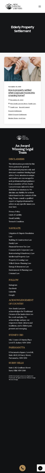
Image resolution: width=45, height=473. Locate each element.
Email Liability (14, 218)
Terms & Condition (16, 221)
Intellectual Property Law (19, 256)
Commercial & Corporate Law (21, 250)
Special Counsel (24, 107)
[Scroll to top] (40, 468)
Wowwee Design (13, 379)
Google (12, 295)
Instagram (13, 285)
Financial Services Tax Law (19, 246)
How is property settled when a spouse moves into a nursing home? (21, 93)
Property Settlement (14, 111)
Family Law (32, 103)
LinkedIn (12, 291)
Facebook (13, 288)
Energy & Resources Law (19, 266)
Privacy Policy (14, 211)
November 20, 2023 (16, 100)
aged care (22, 118)
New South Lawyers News (18, 103)
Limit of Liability (15, 215)
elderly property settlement (17, 114)
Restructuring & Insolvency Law (22, 253)
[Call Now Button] (22, 468)
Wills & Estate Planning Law (20, 263)
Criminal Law (14, 273)
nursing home (13, 118)
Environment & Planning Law (20, 270)
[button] (39, 6)
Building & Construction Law (20, 240)
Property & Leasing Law (18, 260)
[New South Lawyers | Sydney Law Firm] (13, 6)
